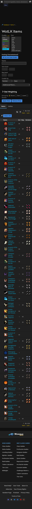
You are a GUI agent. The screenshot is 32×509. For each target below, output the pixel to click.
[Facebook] (17, 499)
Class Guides (6, 446)
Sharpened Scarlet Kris (11, 364)
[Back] (16, 39)
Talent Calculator (7, 464)
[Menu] (2, 2)
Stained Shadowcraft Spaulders (11, 267)
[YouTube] (20, 499)
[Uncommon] (5, 41)
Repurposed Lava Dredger (12, 218)
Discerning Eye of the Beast (12, 212)
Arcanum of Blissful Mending (11, 334)
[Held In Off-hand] (16, 50)
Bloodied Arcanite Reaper (10, 145)
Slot (18, 96)
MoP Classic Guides (23, 443)
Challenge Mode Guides (23, 470)
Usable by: (5, 78)
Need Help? (7, 485)
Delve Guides (6, 449)
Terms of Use (16, 496)
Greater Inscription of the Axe (12, 151)
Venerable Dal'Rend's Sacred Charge (12, 187)
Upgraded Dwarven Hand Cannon (12, 341)
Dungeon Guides (22, 452)
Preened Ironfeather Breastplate (11, 376)
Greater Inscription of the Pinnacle (12, 311)
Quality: (4, 35)
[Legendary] (5, 46)
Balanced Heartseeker (11, 206)
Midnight (5, 470)
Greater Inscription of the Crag (12, 382)
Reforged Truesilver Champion (11, 304)
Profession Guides (8, 458)
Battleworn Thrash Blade (12, 292)
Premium (16, 492)
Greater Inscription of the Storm (12, 158)
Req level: (5, 72)
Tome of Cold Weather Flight (12, 134)
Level (24, 96)
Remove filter (17, 101)
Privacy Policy (25, 492)
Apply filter (6, 101)
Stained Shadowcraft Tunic (11, 236)
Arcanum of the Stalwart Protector (12, 181)
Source (4, 98)
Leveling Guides (7, 452)
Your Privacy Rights (20, 489)
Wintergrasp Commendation (12, 352)
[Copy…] (17, 112)
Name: (4, 61)
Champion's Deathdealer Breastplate (11, 280)
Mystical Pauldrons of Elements (12, 394)
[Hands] (16, 47)
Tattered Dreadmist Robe (11, 274)
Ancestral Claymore (11, 316)
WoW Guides (6, 443)
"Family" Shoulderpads (12, 418)
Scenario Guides (22, 467)
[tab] (3, 106)
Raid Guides (6, 461)
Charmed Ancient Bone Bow (12, 175)
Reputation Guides (23, 461)
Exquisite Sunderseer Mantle (11, 358)
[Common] (5, 39)
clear (8, 35)
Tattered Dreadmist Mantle (11, 242)
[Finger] (16, 46)
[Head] (16, 49)
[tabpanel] (16, 268)
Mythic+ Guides (7, 455)
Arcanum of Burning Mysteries (11, 169)
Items (12, 25)
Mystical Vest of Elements (12, 389)
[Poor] (5, 38)
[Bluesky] (14, 499)
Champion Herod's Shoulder (11, 255)
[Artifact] (5, 47)
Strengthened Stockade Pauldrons (12, 347)
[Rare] (5, 42)
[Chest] (16, 42)
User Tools (16, 485)
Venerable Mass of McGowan (11, 286)
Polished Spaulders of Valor (11, 194)
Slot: (12, 35)
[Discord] (8, 499)
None (13, 96)
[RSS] (23, 499)
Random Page (7, 492)
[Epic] (5, 44)
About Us (25, 485)
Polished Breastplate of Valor (12, 224)
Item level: (5, 67)
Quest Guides (21, 458)
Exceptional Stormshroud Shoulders (12, 370)
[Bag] (16, 41)
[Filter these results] (20, 112)
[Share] (30, 2)
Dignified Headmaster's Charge (12, 230)
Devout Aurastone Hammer (11, 322)
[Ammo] (16, 38)
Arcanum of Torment (11, 123)
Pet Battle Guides (22, 464)
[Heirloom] (5, 49)
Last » (28, 113)
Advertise (9, 489)
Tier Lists (5, 467)
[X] (11, 499)
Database (6, 25)
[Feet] (16, 44)
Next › (24, 113)
